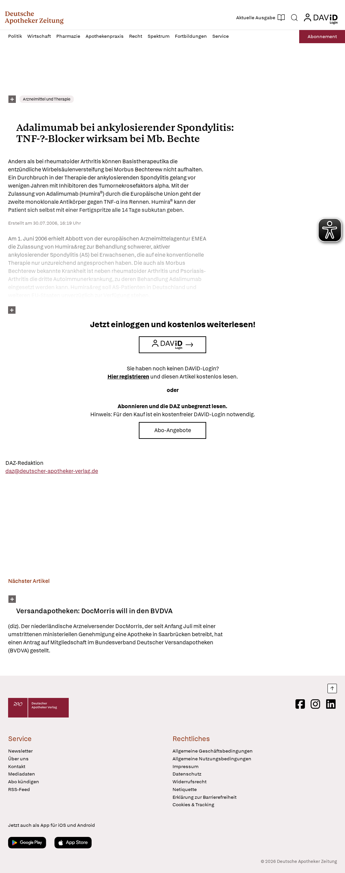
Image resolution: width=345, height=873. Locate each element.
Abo (322, 36)
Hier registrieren (128, 376)
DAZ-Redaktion (24, 463)
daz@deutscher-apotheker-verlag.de (51, 471)
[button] (34, 17)
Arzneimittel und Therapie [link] (46, 99)
